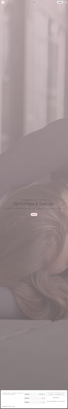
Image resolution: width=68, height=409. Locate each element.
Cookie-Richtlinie (5, 406)
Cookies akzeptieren (56, 394)
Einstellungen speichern (56, 401)
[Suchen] (34, 2)
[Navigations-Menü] (66, 2)
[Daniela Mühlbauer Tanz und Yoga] (3, 2)
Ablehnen (56, 397)
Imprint (13, 406)
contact (60, 2)
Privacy (10, 406)
